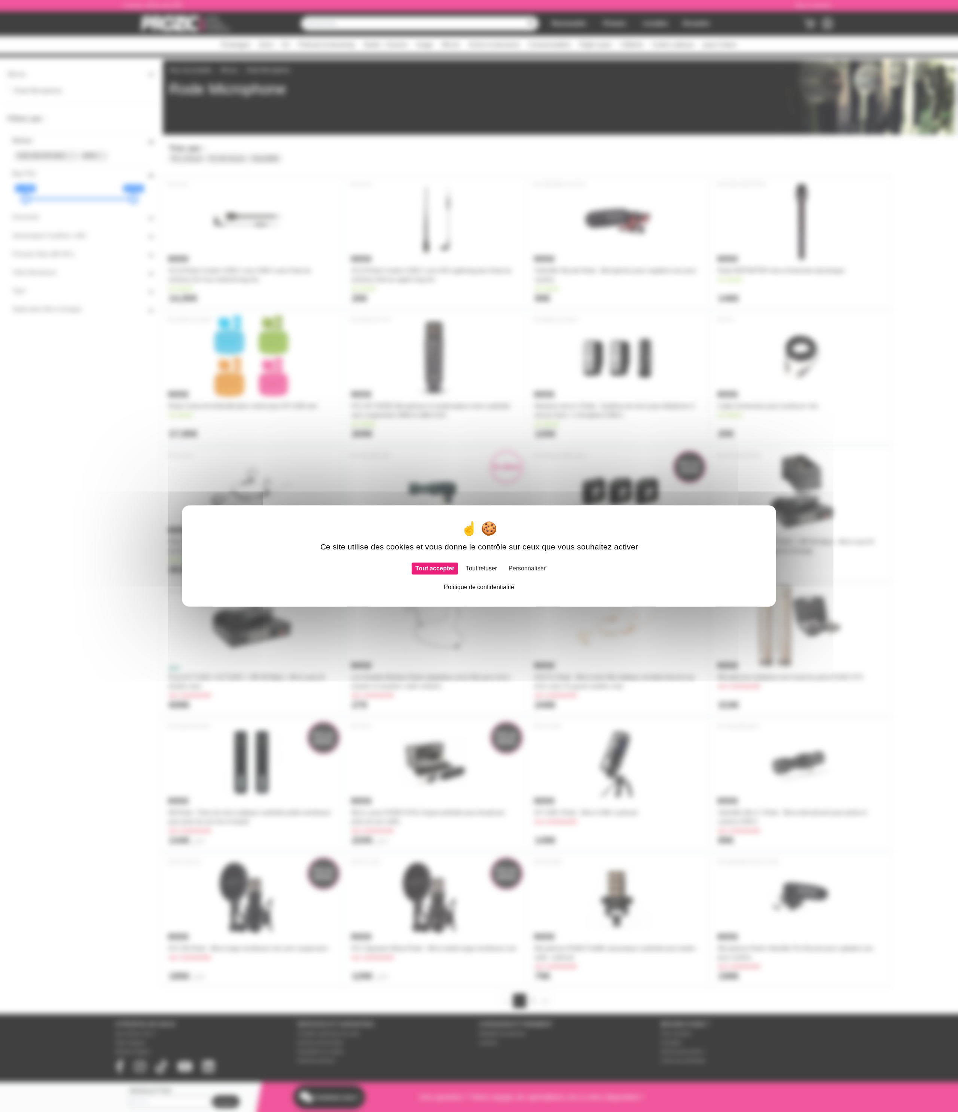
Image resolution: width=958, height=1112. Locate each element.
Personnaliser (527, 568)
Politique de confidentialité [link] (479, 587)
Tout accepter (434, 568)
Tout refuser (481, 568)
